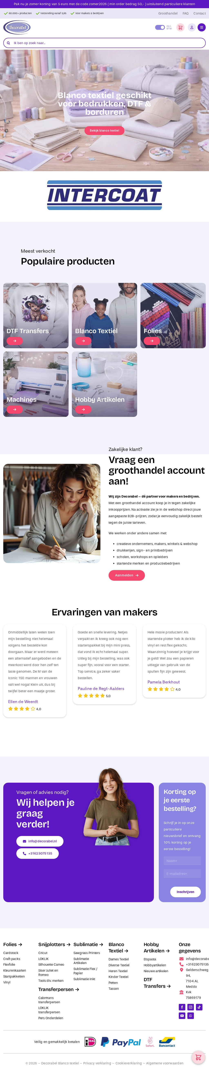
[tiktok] (199, 1007)
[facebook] (182, 1007)
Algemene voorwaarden (164, 1063)
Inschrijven (185, 892)
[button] (180, 27)
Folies (10, 944)
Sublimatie (85, 944)
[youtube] (182, 1015)
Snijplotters (51, 944)
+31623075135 (197, 964)
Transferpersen (56, 989)
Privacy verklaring (97, 1063)
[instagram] (190, 1007)
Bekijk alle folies (104, 130)
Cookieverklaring (129, 1063)
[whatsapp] (190, 1015)
